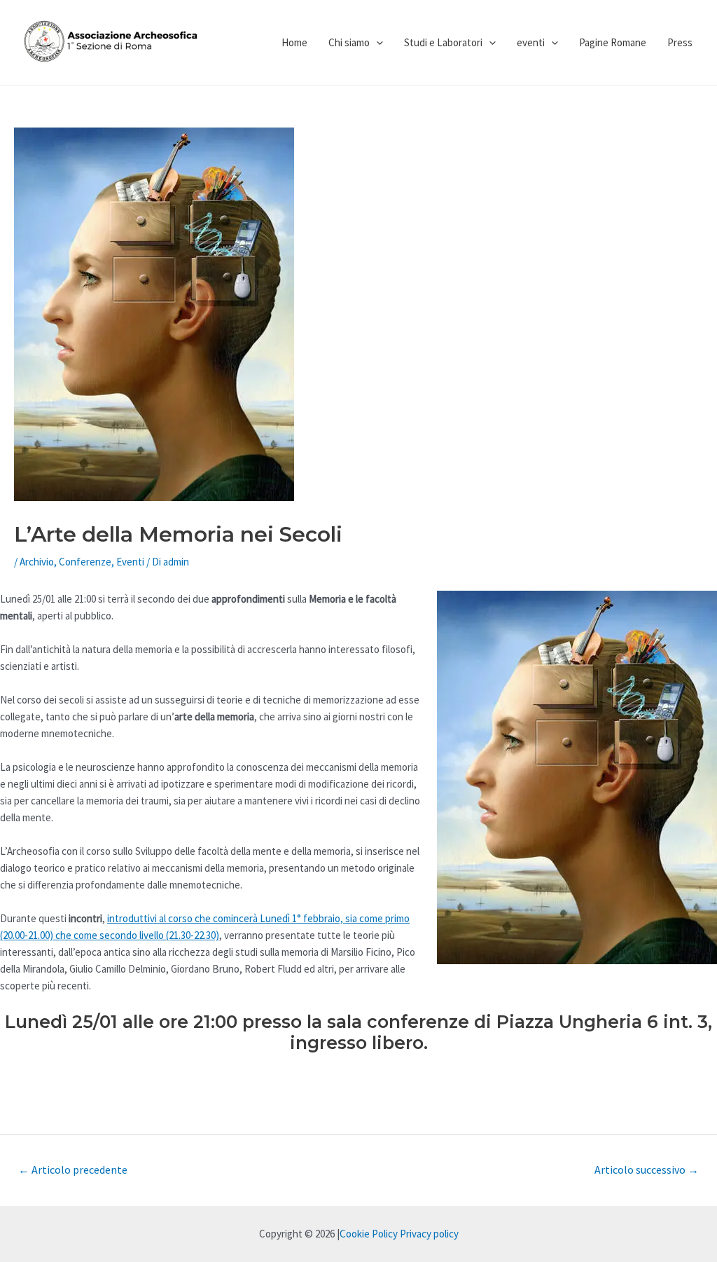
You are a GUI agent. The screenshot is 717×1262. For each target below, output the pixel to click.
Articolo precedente (72, 1169)
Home (294, 42)
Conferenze (85, 561)
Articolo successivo (646, 1169)
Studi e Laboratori (443, 42)
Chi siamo (349, 42)
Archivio (37, 561)
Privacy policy (429, 1233)
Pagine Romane (612, 42)
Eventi (130, 561)
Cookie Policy (369, 1233)
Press (679, 42)
